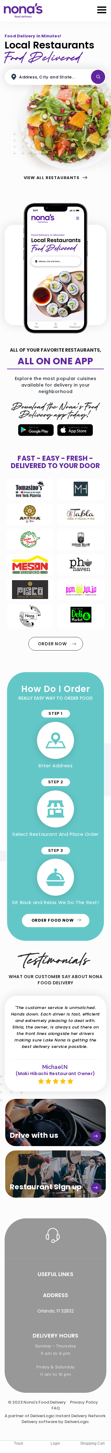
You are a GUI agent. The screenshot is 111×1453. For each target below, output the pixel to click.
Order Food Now (53, 920)
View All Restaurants (52, 178)
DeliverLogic (42, 1416)
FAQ (55, 1408)
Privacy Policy (84, 1402)
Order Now (53, 644)
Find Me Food (98, 77)
